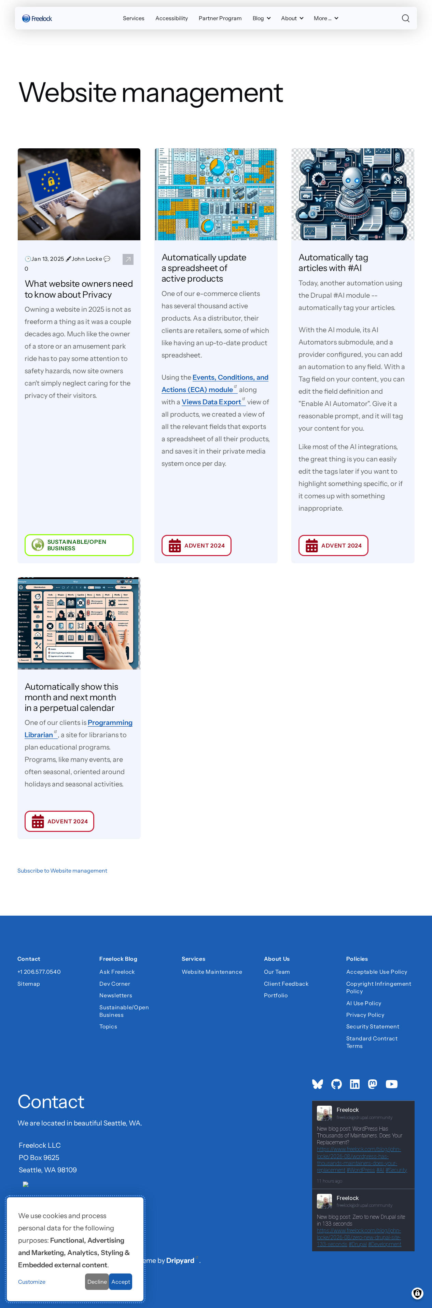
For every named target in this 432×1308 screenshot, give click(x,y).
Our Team (277, 971)
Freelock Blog (118, 959)
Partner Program (220, 18)
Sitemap (28, 983)
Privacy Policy (365, 1014)
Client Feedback (286, 983)
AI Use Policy (363, 1003)
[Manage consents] (417, 1293)
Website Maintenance (212, 971)
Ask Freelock (117, 971)
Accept (120, 1281)
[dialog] (75, 1249)
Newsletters (115, 995)
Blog (258, 18)
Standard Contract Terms (372, 1042)
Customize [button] (31, 1281)
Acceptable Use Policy (376, 971)
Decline (97, 1281)
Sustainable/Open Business (124, 1011)
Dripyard (180, 1260)
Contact (29, 959)
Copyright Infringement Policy (379, 987)
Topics (108, 1026)
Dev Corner (114, 983)
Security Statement (373, 1026)
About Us (277, 959)
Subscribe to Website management (62, 870)
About (289, 18)
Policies (357, 959)
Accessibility (171, 18)
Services (133, 18)
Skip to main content (17, 12)
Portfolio (276, 995)
